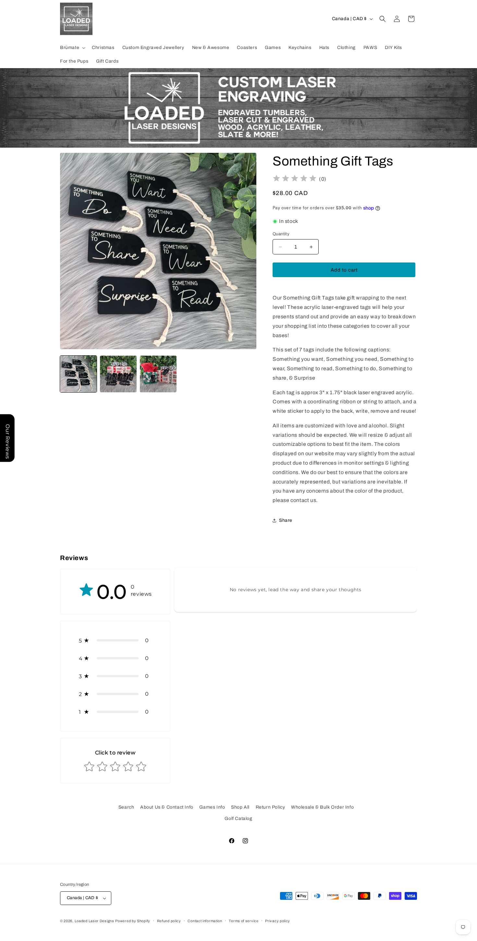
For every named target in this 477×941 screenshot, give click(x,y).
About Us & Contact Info (166, 807)
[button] (72, 48)
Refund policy (169, 921)
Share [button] (285, 520)
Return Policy (270, 807)
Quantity (281, 234)
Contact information (205, 921)
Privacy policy (277, 921)
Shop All (240, 807)
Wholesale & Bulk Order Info (322, 807)
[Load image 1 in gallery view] (78, 374)
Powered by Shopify (132, 921)
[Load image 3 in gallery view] (158, 374)
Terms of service (243, 921)
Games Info (212, 807)
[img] (295, 179)
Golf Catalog (238, 818)
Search (126, 807)
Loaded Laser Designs (94, 921)
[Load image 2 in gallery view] (118, 374)
